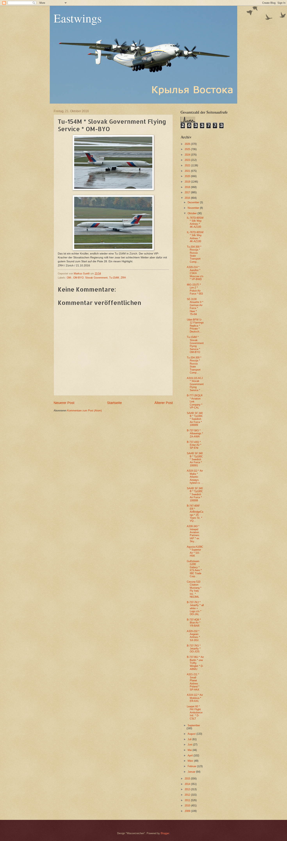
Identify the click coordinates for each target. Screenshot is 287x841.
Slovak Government (96, 277)
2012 (188, 794)
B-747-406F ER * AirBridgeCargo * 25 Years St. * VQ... (195, 513)
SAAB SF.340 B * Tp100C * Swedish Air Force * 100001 (195, 459)
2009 (188, 811)
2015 (188, 778)
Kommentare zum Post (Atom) (84, 410)
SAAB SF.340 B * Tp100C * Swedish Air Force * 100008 (195, 494)
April (190, 755)
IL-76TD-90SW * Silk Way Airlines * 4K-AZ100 (195, 222)
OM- (69, 277)
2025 (188, 149)
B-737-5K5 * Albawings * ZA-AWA (195, 433)
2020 (188, 176)
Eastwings (78, 18)
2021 (188, 170)
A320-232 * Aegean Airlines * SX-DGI (193, 636)
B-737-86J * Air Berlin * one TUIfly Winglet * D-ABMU (195, 663)
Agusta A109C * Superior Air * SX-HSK (195, 551)
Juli (190, 739)
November (194, 207)
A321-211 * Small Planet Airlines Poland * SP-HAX (193, 682)
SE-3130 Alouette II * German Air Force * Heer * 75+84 (195, 307)
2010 (188, 805)
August (192, 733)
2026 (188, 143)
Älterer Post (163, 403)
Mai (190, 750)
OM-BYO (78, 277)
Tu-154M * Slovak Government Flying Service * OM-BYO (195, 345)
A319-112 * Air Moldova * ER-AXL (195, 697)
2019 (188, 181)
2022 (188, 165)
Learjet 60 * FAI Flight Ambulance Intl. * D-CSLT (194, 712)
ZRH (123, 277)
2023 (188, 160)
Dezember (194, 202)
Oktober (192, 213)
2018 (188, 187)
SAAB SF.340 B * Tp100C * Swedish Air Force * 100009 (195, 419)
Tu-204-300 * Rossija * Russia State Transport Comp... (194, 254)
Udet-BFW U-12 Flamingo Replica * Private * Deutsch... (195, 325)
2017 (188, 192)
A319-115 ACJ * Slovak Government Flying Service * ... (195, 384)
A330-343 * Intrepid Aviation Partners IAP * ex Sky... (193, 534)
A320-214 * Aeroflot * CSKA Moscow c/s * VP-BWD (195, 273)
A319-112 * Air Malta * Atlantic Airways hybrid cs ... (195, 476)
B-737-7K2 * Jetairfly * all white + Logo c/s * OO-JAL (195, 608)
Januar (192, 771)
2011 (188, 800)
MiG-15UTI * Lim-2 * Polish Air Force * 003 (195, 289)
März (191, 760)
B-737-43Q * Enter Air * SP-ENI (194, 445)
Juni (190, 744)
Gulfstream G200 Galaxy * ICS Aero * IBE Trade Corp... (194, 569)
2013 (188, 789)
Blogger (165, 833)
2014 (188, 784)
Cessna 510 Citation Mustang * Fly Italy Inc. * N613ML (194, 589)
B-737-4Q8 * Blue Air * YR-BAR (194, 622)
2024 (188, 154)
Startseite (114, 403)
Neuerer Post (64, 403)
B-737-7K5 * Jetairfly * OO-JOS (194, 648)
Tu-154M (114, 277)
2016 (188, 197)
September (194, 725)
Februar (192, 766)
